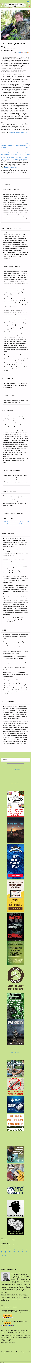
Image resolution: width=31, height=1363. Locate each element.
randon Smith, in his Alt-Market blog (17, 132)
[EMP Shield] (15, 1104)
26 (18, 1251)
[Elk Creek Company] (15, 979)
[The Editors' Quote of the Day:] (15, 25)
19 (18, 1249)
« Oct (2, 1256)
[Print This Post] (15, 52)
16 (6, 1249)
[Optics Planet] (15, 1190)
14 (26, 1248)
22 (1, 1251)
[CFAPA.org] (15, 1208)
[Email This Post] (16, 52)
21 (26, 1249)
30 (6, 1252)
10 (10, 1248)
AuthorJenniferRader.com (9, 167)
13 (22, 1248)
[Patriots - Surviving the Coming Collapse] (15, 1032)
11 (14, 1248)
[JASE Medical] (15, 1154)
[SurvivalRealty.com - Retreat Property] (15, 1122)
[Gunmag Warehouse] (15, 926)
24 (10, 1251)
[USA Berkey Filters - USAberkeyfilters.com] (15, 1068)
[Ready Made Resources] (15, 1006)
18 (14, 1249)
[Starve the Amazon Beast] (15, 1086)
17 (10, 1249)
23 (6, 1251)
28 (26, 1251)
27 (22, 1251)
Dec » (6, 1256)
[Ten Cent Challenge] (15, 1226)
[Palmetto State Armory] (15, 861)
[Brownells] (15, 896)
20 (22, 1249)
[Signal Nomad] (15, 830)
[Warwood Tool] (15, 1172)
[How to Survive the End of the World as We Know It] (15, 952)
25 (14, 1251)
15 (1, 1249)
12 (18, 1248)
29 (1, 1252)
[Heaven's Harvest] (15, 804)
